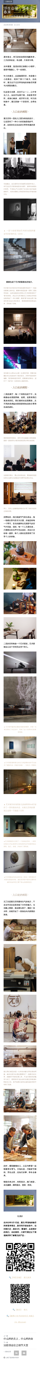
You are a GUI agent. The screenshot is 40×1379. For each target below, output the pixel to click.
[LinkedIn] (16, 1353)
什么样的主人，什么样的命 (19, 1338)
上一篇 (6, 1336)
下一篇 (6, 1342)
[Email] (24, 1353)
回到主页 (9, 1)
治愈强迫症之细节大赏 (16, 1345)
